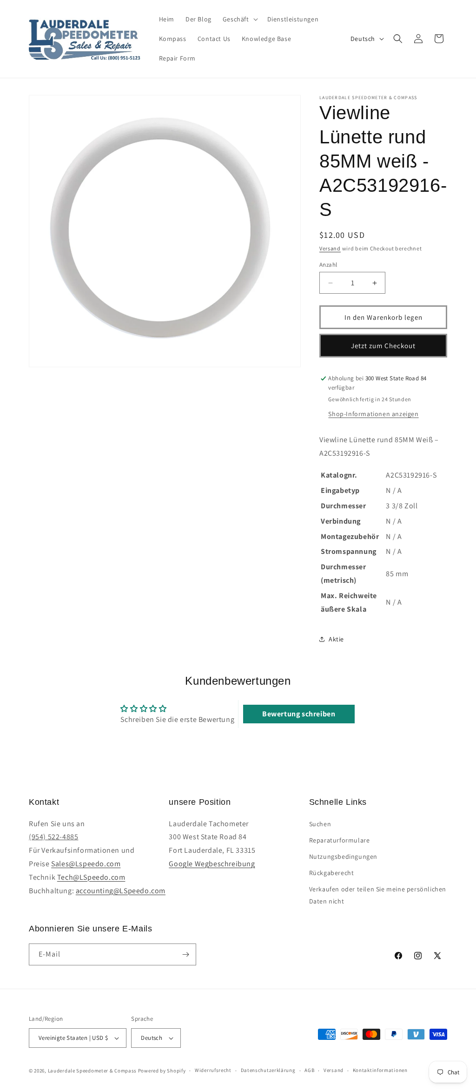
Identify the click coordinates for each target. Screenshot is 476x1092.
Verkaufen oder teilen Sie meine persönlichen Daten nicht (377, 895)
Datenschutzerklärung (268, 1070)
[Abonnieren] (185, 954)
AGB (309, 1070)
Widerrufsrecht (213, 1070)
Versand (330, 248)
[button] (239, 19)
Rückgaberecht (331, 873)
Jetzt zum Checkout (383, 345)
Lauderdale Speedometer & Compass (92, 1070)
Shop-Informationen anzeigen (373, 414)
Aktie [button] (336, 639)
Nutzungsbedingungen (343, 856)
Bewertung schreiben (298, 714)
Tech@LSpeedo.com (91, 877)
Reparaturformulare (339, 840)
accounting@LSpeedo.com (120, 891)
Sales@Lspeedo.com (85, 864)
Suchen (320, 824)
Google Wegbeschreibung (212, 864)
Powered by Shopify (162, 1070)
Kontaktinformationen (380, 1070)
